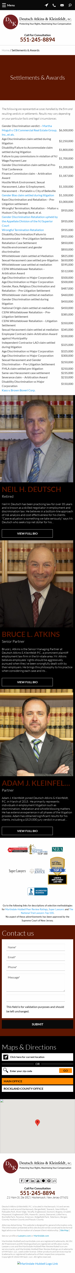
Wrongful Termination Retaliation (23, 230)
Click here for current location (27, 1056)
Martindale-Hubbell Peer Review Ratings (26, 909)
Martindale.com (41, 1235)
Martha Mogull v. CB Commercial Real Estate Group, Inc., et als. (29, 130)
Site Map (64, 1230)
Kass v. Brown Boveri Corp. (18, 390)
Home (5, 50)
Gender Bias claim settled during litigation (28, 195)
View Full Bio (27, 533)
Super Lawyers (56, 909)
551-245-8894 (37, 39)
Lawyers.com (24, 1235)
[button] (37, 1123)
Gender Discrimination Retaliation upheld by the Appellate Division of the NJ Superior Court (30, 221)
